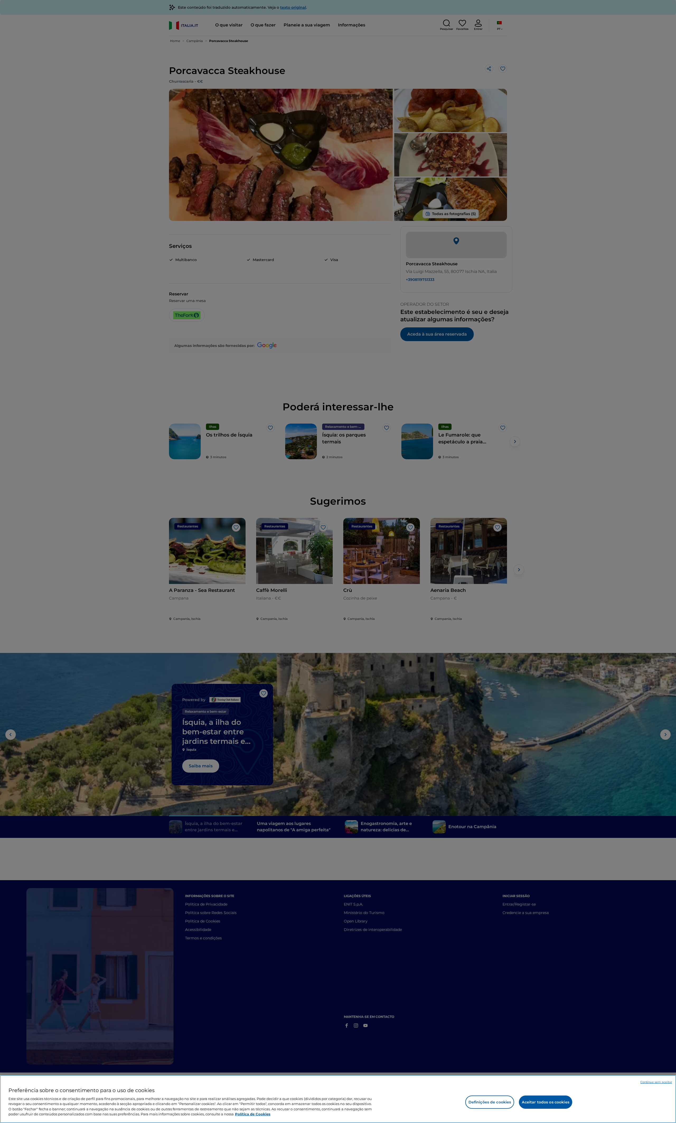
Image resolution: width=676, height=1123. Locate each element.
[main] (338, 1099)
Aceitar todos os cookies (545, 1102)
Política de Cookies (252, 1114)
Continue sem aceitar (656, 1082)
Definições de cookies (489, 1102)
